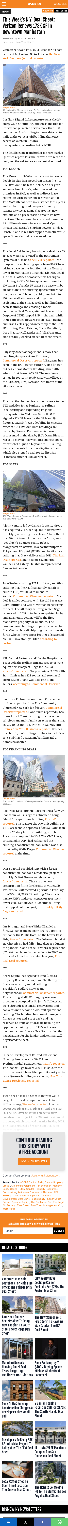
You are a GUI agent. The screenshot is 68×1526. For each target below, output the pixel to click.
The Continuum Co (41, 1202)
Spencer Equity (20, 1202)
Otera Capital (26, 1189)
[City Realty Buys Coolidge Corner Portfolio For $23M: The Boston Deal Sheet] (50, 1274)
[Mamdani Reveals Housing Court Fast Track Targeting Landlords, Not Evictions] (17, 1358)
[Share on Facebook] (42, 1522)
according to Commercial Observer (36, 684)
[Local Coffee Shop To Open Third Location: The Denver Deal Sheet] (17, 1480)
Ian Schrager (44, 1185)
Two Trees (23, 1205)
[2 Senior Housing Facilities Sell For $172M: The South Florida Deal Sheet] (50, 1399)
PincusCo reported (15, 671)
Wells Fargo (9, 1208)
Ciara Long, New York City (17, 42)
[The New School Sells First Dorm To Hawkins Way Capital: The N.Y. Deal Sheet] (50, 1317)
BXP (40, 1182)
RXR (27, 1198)
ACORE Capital (28, 1182)
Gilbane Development (23, 1185)
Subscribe (60, 3)
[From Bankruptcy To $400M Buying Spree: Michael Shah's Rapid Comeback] (50, 1358)
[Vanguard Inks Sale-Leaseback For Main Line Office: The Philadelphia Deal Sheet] (17, 1274)
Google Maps (9, 107)
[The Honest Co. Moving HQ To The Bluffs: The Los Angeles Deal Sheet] (50, 1480)
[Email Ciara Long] (33, 42)
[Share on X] (25, 1522)
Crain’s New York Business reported (27, 729)
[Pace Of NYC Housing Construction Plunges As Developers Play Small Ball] (17, 1399)
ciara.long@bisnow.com (45, 1175)
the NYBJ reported (42, 260)
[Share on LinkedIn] (8, 1522)
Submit (59, 1230)
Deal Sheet (61, 11)
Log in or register (34, 1161)
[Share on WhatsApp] (59, 1522)
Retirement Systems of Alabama (35, 1192)
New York (48, 11)
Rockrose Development (26, 1195)
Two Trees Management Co (46, 1205)
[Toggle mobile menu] (4, 4)
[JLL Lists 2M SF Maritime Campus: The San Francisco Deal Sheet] (50, 1440)
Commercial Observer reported (23, 360)
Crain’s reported (54, 1063)
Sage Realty (38, 1198)
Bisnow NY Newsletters (21, 1509)
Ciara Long (20, 1175)
